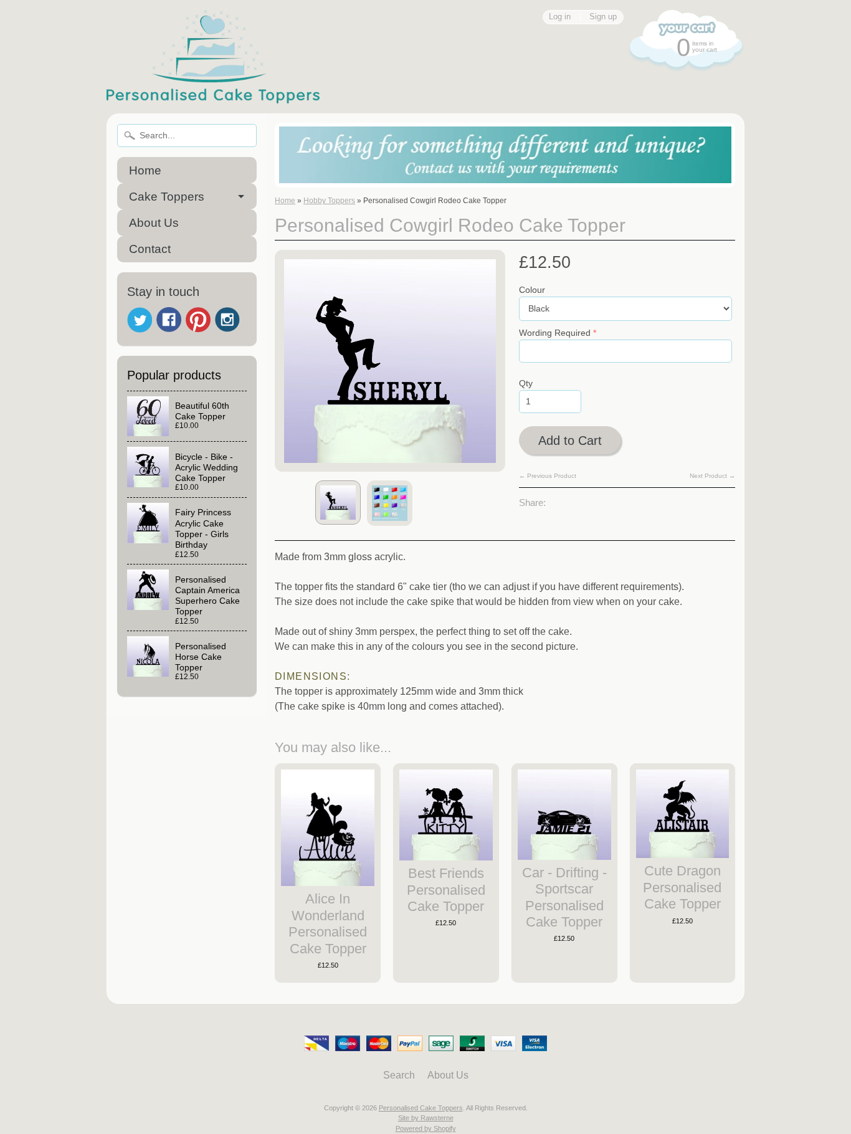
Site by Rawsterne (426, 1118)
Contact (150, 248)
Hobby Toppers (329, 200)
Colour (532, 290)
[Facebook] (168, 319)
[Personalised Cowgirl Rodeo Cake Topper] (338, 502)
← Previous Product (547, 475)
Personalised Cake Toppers (421, 1108)
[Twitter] (139, 320)
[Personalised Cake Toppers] (213, 95)
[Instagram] (227, 319)
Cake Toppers (166, 196)
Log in (560, 17)
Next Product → (712, 475)
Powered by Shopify (426, 1128)
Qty (526, 383)
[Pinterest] (198, 319)
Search (399, 1075)
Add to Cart (570, 440)
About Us (154, 222)
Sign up (603, 17)
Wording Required (555, 333)
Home (145, 170)
